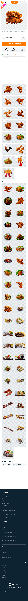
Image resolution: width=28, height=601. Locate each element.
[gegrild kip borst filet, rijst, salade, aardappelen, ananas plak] (8, 548)
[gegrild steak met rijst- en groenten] (8, 560)
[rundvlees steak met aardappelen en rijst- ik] (8, 536)
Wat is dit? (14, 54)
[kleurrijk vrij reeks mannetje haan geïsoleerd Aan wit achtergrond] (8, 209)
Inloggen (21, 2)
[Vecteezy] (2, 2)
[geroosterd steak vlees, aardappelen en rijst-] (8, 524)
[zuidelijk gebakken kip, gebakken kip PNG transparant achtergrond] (8, 89)
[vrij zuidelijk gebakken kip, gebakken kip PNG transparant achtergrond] (8, 149)
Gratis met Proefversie (14, 44)
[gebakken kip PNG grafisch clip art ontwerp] (8, 245)
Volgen (23, 39)
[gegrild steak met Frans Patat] (8, 572)
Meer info (5, 57)
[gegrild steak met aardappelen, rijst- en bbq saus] (8, 584)
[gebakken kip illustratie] (8, 257)
